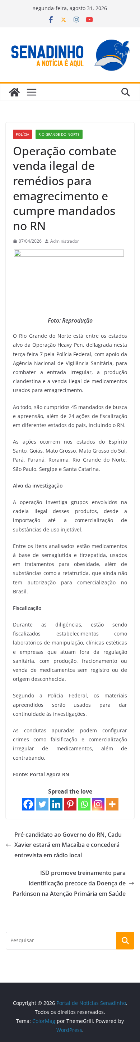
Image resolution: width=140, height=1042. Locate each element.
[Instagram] (98, 804)
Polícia (22, 134)
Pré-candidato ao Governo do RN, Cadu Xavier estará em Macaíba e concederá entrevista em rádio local (68, 845)
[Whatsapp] (84, 804)
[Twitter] (42, 804)
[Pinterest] (70, 804)
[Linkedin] (56, 804)
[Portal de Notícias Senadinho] (14, 92)
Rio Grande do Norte (59, 134)
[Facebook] (28, 804)
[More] (112, 804)
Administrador (64, 241)
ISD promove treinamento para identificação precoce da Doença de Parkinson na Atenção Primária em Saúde (69, 883)
